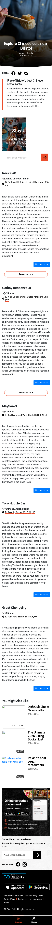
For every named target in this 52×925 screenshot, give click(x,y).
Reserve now (26, 274)
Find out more (41, 264)
